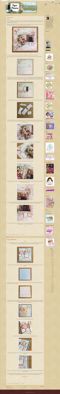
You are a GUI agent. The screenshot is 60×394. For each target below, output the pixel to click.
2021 (52, 256)
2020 (52, 283)
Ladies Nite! (10, 17)
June (52, 269)
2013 (52, 291)
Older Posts (42, 386)
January (53, 281)
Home (25, 386)
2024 (52, 253)
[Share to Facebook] (23, 234)
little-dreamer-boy (27, 300)
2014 (52, 290)
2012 (52, 292)
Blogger (34, 392)
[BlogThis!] (21, 234)
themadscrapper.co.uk (26, 374)
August (53, 266)
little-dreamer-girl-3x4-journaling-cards (16, 282)
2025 (52, 252)
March (52, 277)
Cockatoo (18, 21)
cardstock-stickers (30, 301)
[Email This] (20, 234)
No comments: (17, 234)
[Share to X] (22, 234)
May (52, 275)
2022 (52, 255)
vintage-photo (27, 56)
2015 (52, 289)
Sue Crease (52, 16)
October (53, 262)
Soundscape (22, 21)
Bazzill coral (12, 301)
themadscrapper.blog (21, 20)
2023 (52, 254)
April (52, 276)
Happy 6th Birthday (12, 239)
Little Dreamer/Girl (32, 243)
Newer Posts (8, 386)
